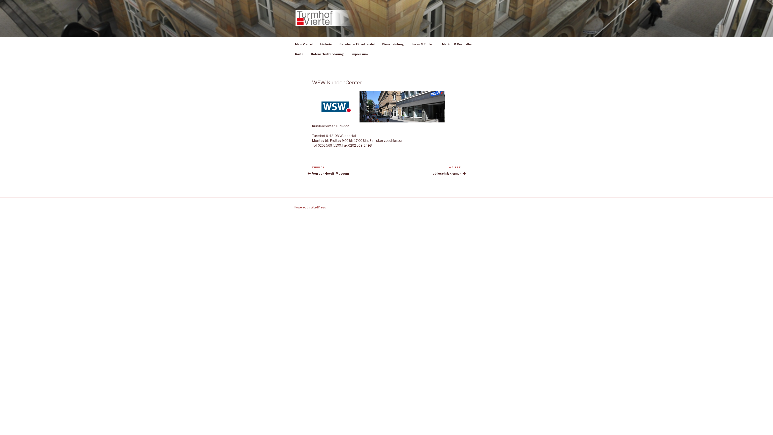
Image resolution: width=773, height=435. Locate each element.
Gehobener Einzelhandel (357, 44)
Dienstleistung (393, 44)
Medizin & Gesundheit (458, 44)
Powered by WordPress (310, 207)
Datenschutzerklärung (327, 54)
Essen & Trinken (422, 44)
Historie (326, 44)
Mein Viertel (304, 44)
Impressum (359, 54)
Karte (299, 54)
